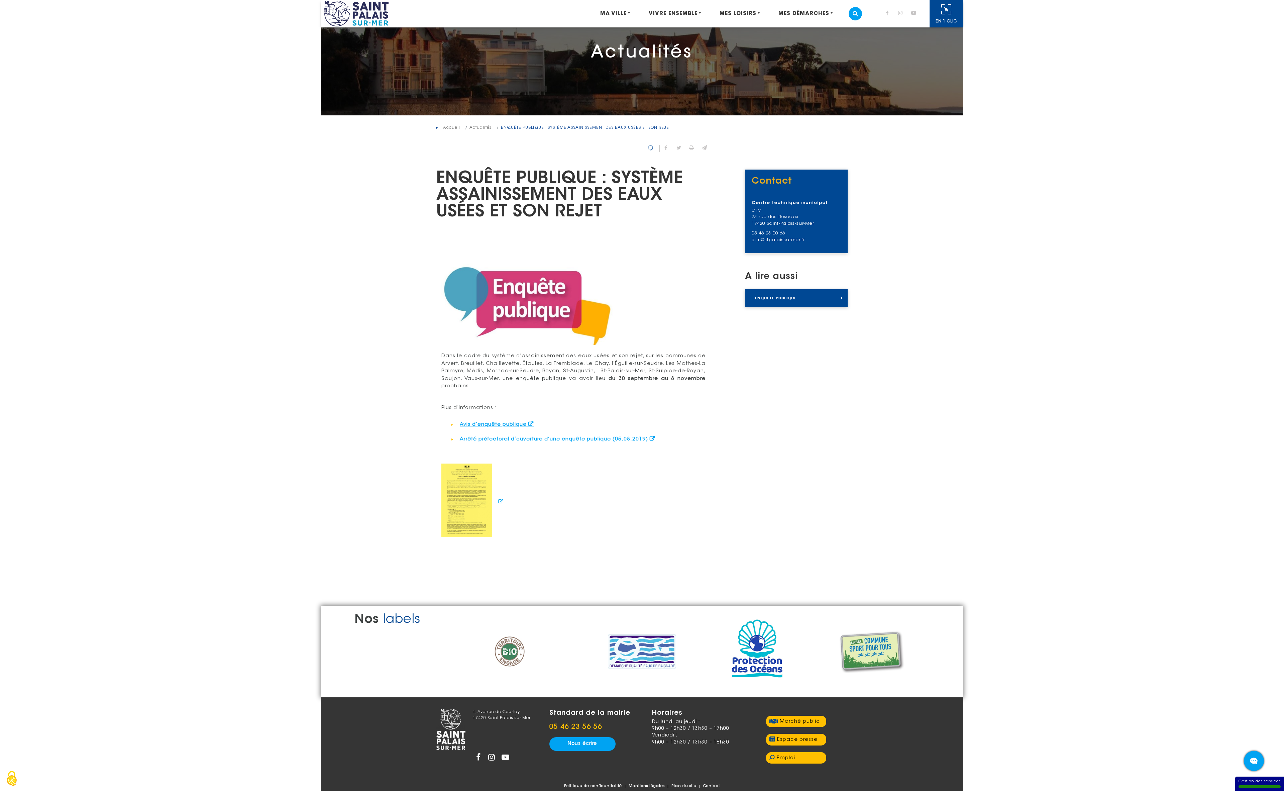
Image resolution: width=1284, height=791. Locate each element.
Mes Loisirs (738, 13)
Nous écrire (582, 743)
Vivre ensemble (673, 13)
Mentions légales (647, 786)
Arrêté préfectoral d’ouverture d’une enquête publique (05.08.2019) (554, 439)
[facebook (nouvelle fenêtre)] (888, 14)
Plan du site (684, 786)
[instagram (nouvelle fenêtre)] (901, 14)
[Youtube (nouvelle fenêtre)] (914, 14)
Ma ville (613, 13)
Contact (711, 786)
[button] (704, 148)
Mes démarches (803, 13)
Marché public (800, 721)
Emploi (786, 758)
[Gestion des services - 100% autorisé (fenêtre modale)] (11, 779)
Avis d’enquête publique (493, 424)
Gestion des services (1260, 781)
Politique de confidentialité (593, 786)
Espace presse (797, 739)
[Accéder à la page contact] (1254, 761)
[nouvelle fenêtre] (472, 502)
